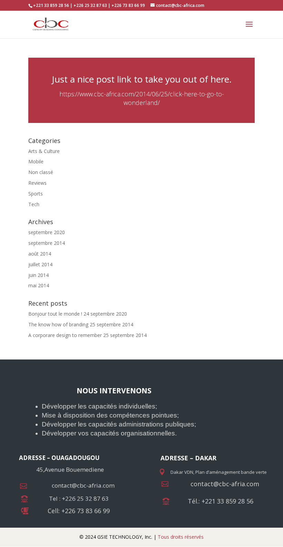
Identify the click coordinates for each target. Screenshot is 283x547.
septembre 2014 (46, 243)
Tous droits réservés (180, 537)
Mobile (35, 161)
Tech (33, 204)
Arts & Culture (44, 151)
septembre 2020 (46, 232)
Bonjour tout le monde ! (55, 313)
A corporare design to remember (65, 335)
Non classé (40, 172)
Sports (35, 193)
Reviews (37, 183)
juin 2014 (38, 275)
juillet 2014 (40, 264)
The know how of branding (58, 324)
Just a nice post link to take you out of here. (142, 79)
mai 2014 (38, 285)
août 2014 (39, 253)
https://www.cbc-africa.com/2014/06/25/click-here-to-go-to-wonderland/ (141, 98)
